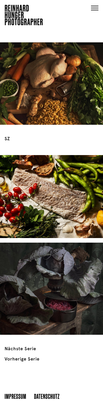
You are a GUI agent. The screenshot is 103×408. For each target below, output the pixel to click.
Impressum (15, 396)
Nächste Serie (20, 349)
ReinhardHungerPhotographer (24, 16)
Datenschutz (47, 396)
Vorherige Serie (22, 359)
